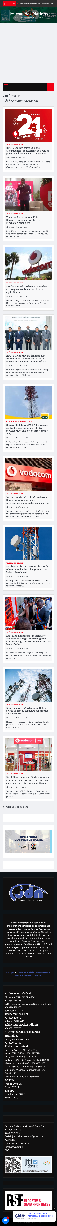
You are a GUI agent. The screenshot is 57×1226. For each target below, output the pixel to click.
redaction (11, 158)
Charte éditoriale (25, 972)
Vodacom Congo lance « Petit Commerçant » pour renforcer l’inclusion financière (23, 220)
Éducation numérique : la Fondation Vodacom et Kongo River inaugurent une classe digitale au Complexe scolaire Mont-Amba (28, 640)
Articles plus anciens (17, 806)
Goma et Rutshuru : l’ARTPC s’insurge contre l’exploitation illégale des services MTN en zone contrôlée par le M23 (27, 429)
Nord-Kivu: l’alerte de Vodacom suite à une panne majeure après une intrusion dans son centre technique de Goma (28, 780)
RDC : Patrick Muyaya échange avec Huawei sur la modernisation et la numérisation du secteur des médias (26, 358)
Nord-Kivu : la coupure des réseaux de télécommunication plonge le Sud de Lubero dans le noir (27, 569)
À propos (10, 972)
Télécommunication (15, 144)
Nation (9, 421)
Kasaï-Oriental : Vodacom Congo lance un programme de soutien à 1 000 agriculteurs (27, 289)
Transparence (43, 972)
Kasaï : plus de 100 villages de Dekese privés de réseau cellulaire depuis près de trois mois (27, 711)
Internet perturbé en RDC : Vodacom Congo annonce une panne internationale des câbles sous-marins (27, 500)
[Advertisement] (28, 53)
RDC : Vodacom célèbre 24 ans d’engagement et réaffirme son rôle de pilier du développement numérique (27, 151)
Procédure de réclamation (28, 975)
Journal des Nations (28, 13)
